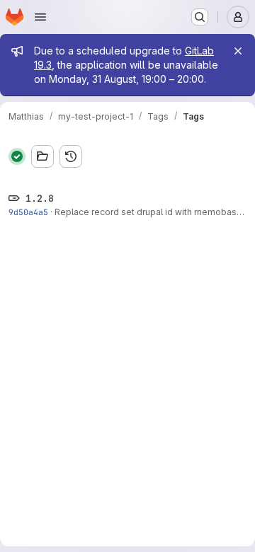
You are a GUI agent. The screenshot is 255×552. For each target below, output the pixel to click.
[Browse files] (42, 156)
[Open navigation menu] (40, 17)
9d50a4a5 (28, 212)
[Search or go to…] (199, 16)
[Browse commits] (71, 156)
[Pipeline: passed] (17, 156)
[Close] (238, 50)
